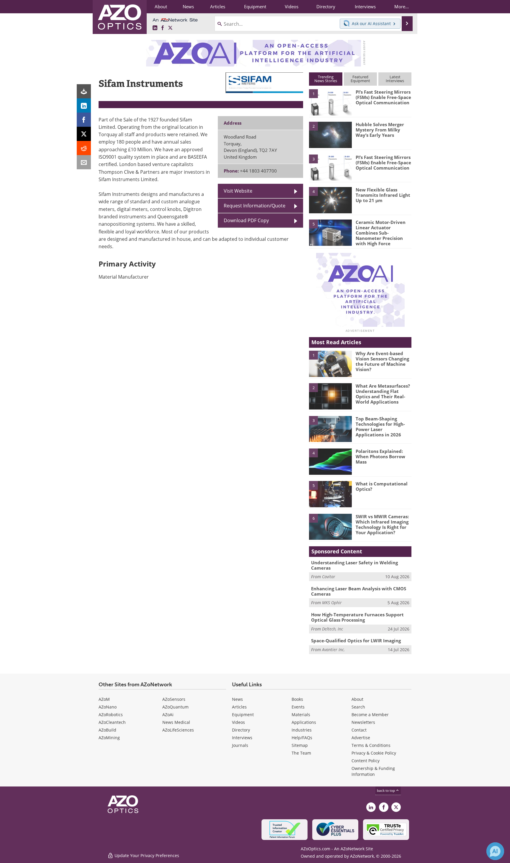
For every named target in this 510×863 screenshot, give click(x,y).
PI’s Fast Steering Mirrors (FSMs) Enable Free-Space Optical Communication (383, 97)
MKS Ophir (332, 602)
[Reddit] (84, 148)
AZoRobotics (111, 714)
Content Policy (366, 760)
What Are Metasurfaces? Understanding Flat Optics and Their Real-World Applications (383, 394)
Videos (238, 722)
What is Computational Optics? (382, 486)
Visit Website (238, 191)
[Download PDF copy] (84, 91)
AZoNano (108, 707)
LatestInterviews (395, 78)
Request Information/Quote (254, 205)
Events (298, 707)
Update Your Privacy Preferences (146, 855)
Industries (302, 730)
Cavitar (328, 576)
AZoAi (168, 714)
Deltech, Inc (332, 629)
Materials (301, 714)
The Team (301, 753)
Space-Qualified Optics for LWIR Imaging (356, 640)
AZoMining (109, 737)
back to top (386, 790)
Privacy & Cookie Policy (374, 753)
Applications (304, 722)
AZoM (104, 699)
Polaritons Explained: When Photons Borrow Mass (380, 456)
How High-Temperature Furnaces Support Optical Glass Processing (357, 617)
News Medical (176, 722)
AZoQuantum (175, 707)
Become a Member (370, 714)
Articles (239, 707)
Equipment (243, 714)
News (237, 699)
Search (358, 707)
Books (297, 699)
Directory (241, 730)
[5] (330, 232)
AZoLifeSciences (178, 730)
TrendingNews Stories (325, 78)
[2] (330, 134)
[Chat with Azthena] (495, 851)
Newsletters (363, 722)
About (357, 699)
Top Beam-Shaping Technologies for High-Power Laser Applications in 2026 (380, 427)
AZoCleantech (112, 722)
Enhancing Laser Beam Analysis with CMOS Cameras (358, 591)
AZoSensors (173, 699)
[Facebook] (84, 120)
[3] (330, 167)
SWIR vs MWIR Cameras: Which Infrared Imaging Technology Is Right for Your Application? (382, 524)
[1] (330, 102)
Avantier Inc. (333, 649)
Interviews (242, 737)
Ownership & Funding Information (373, 771)
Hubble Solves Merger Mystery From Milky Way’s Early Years (380, 129)
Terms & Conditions (371, 745)
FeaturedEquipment (360, 78)
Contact (359, 730)
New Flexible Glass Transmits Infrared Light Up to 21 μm (383, 195)
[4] (330, 199)
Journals (240, 745)
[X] (84, 134)
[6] (330, 526)
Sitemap (300, 745)
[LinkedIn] (84, 105)
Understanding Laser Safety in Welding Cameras (354, 565)
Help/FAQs (302, 737)
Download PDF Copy (246, 220)
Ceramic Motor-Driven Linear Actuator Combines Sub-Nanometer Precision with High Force (381, 232)
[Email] (84, 162)
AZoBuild (107, 730)
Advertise (361, 737)
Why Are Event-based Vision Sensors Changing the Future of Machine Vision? (382, 361)
